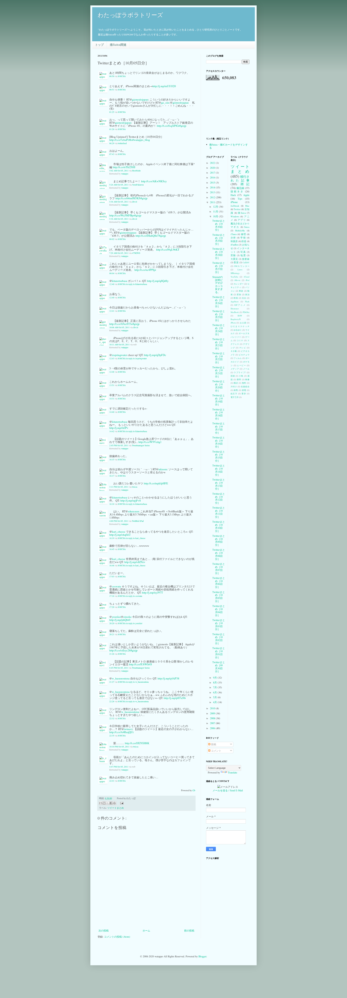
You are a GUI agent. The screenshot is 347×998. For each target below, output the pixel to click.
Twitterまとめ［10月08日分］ (218, 554)
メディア (235, 368)
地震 (243, 255)
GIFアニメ (240, 305)
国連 (233, 375)
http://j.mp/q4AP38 (168, 678)
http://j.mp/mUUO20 (164, 86)
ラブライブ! (240, 372)
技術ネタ (237, 191)
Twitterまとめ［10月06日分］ (218, 582)
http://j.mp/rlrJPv (118, 428)
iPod (247, 280)
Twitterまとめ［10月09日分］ (218, 540)
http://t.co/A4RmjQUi (121, 732)
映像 (247, 379)
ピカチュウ (244, 354)
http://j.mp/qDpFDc (155, 355)
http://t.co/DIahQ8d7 (147, 235)
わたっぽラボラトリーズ (130, 15)
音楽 (236, 262)
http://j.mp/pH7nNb (175, 698)
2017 (213, 172)
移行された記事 (240, 178)
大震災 (234, 259)
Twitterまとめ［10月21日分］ (218, 372)
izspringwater (119, 355)
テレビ (242, 347)
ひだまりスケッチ (240, 326)
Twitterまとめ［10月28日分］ (218, 253)
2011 (213, 202)
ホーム (146, 930)
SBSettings (235, 273)
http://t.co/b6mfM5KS (127, 198)
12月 (216, 206)
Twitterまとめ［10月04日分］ (218, 610)
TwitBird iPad (138, 521)
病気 (236, 390)
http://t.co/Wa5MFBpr (121, 215)
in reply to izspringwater (136, 358)
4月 (215, 702)
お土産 (243, 322)
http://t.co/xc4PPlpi (145, 270)
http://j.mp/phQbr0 (119, 620)
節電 (244, 390)
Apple (246, 195)
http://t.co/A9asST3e (120, 324)
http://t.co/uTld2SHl (124, 167)
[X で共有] (107, 803)
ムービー (241, 365)
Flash (247, 301)
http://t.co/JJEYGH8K (137, 743)
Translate (232, 772)
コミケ (240, 340)
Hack (233, 195)
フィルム (238, 358)
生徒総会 (245, 386)
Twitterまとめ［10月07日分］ (218, 568)
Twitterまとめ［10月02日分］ (218, 638)
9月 (215, 677)
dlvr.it (134, 201)
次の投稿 (103, 930)
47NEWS (136, 253)
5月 (215, 697)
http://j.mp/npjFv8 (130, 500)
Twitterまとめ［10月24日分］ (218, 329)
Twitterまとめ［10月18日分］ (218, 414)
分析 (233, 237)
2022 (213, 163)
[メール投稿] (121, 802)
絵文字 (234, 393)
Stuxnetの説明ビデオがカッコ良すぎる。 (217, 284)
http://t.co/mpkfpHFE (156, 483)
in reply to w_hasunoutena (137, 682)
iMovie (237, 280)
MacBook (235, 312)
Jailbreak (235, 205)
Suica (246, 227)
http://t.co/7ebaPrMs (120, 140)
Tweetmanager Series (141, 445)
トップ (99, 44)
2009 (213, 713)
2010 (213, 708)
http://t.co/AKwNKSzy (154, 181)
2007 (213, 723)
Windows (235, 216)
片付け (234, 386)
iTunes (234, 234)
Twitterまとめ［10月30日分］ (218, 225)
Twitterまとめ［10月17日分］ (218, 428)
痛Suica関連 (118, 44)
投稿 (213, 744)
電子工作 (235, 397)
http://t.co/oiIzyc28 (119, 650)
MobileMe (240, 230)
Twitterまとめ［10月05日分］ (218, 596)
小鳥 (241, 375)
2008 (213, 718)
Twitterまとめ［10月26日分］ (218, 301)
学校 (243, 237)
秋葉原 (234, 241)
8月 (215, 682)
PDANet (246, 312)
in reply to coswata (134, 596)
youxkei (116, 617)
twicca (134, 486)
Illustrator (235, 308)
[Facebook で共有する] (111, 803)
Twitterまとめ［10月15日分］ (218, 456)
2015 (213, 182)
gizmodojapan (140, 99)
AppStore (235, 301)
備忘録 (240, 188)
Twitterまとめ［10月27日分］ (218, 267)
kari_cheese (118, 531)
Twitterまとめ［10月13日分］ (218, 484)
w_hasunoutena (121, 678)
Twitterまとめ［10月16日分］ (218, 442)
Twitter (237, 209)
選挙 (243, 393)
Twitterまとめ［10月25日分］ (218, 315)
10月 (216, 216)
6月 (215, 692)
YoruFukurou (138, 184)
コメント (215, 750)
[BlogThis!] (104, 803)
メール (246, 368)
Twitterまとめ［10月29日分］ (218, 239)
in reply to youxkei (134, 623)
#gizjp (182, 125)
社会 (244, 298)
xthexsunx (134, 511)
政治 (247, 294)
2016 (213, 177)
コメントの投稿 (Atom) (117, 936)
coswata (116, 586)
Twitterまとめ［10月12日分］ (218, 498)
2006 (213, 728)
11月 (216, 211)
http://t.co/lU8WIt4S (140, 664)
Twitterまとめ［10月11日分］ (218, 512)
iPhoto (233, 322)
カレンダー (239, 283)
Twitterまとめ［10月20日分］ (218, 385)
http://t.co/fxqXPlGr (168, 125)
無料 (244, 382)
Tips (240, 198)
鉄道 (243, 241)
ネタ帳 (234, 351)
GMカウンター (241, 266)
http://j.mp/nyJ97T (152, 592)
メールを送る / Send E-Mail (228, 790)
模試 (236, 382)
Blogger (202, 956)
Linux (240, 269)
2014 (213, 187)
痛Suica (242, 212)
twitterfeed (122, 143)
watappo (124, 173)
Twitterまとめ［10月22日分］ (218, 357)
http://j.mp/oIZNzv (134, 562)
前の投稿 (189, 930)
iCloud (246, 276)
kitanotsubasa (119, 281)
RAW (240, 315)
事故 (241, 290)
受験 (233, 255)
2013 (213, 192)
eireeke (127, 617)
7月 (215, 687)
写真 (243, 251)
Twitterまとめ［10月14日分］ (218, 470)
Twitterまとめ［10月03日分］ (218, 624)
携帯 (239, 379)
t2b (193, 790)
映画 (236, 298)
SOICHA (122, 76)
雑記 (245, 184)
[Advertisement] (146, 918)
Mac (247, 205)
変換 (239, 294)
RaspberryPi (236, 319)
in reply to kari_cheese (135, 538)
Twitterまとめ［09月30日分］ (218, 666)
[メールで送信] (100, 803)
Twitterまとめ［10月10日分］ (218, 526)
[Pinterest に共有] (114, 803)
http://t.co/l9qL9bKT (167, 249)
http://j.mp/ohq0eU (120, 534)
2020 (213, 167)
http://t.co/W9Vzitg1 (150, 442)
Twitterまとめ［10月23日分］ (218, 343)
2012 (213, 197)
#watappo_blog (141, 140)
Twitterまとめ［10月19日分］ (218, 400)
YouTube (234, 276)
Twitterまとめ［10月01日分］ (218, 652)
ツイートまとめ (115, 807)
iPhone (234, 202)
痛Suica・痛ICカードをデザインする (228, 146)
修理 (243, 234)
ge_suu (165, 102)
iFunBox (234, 244)
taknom (162, 469)
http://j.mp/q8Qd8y (158, 281)
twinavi (128, 729)
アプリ (242, 219)
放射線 (245, 259)
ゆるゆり (238, 330)
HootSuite (136, 170)
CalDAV (246, 262)
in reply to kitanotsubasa (136, 284)
